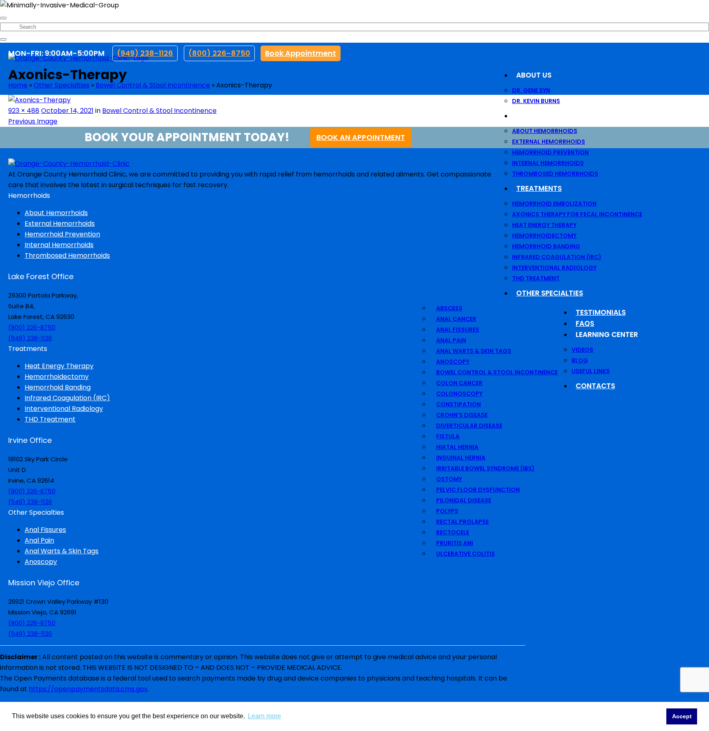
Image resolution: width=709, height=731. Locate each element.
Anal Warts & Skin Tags (473, 351)
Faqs (585, 323)
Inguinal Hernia (460, 458)
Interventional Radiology (554, 268)
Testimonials (601, 312)
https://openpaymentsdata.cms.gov (88, 689)
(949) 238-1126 (145, 53)
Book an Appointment (360, 137)
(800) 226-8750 (219, 53)
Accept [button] (682, 716)
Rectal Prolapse (462, 522)
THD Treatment (536, 278)
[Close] (3, 18)
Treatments (539, 188)
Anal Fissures (457, 329)
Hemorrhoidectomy (544, 235)
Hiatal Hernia (457, 447)
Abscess (449, 308)
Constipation (458, 404)
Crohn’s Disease (461, 415)
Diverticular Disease (469, 426)
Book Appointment (300, 53)
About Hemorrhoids (544, 131)
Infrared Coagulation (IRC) (557, 257)
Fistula (448, 436)
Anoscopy (452, 361)
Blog (580, 360)
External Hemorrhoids (548, 141)
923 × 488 (23, 110)
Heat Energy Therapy (544, 225)
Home (17, 85)
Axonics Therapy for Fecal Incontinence (577, 214)
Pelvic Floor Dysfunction (478, 490)
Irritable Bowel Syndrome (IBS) (485, 468)
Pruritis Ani (454, 543)
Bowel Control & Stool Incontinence (497, 372)
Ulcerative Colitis (465, 554)
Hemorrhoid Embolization (554, 203)
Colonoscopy (459, 394)
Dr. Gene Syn (531, 90)
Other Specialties (549, 293)
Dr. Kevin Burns (536, 101)
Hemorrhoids (541, 116)
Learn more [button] (264, 716)
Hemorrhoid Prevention (550, 152)
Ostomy (449, 479)
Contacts (595, 386)
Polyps (447, 511)
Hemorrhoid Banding (546, 246)
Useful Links (591, 371)
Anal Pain (451, 340)
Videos (582, 350)
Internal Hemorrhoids (548, 163)
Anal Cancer (456, 319)
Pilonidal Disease (463, 500)
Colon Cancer (459, 383)
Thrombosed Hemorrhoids (555, 174)
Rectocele (452, 532)
